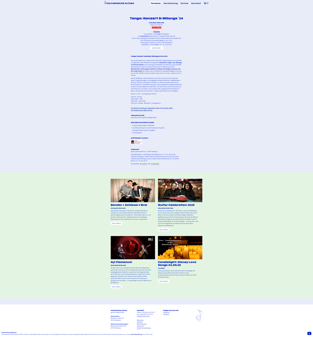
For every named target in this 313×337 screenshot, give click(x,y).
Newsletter (140, 320)
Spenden (139, 322)
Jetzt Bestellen (156, 48)
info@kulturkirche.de (143, 316)
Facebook (166, 314)
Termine (156, 3)
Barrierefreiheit (141, 324)
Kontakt (196, 3)
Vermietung (171, 3)
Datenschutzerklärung (144, 328)
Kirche (184, 3)
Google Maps (155, 164)
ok (309, 333)
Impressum (140, 326)
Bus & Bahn (143, 164)
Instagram (166, 312)
